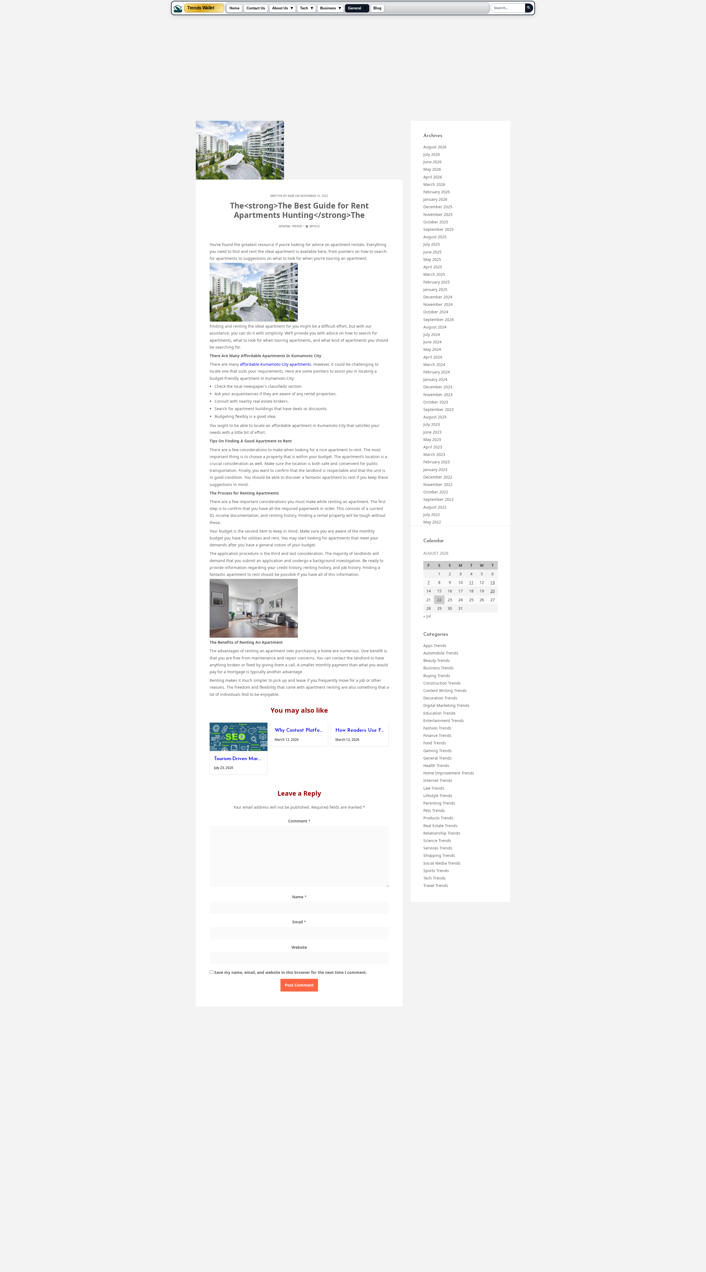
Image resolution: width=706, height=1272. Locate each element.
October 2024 (435, 311)
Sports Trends (436, 870)
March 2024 (434, 364)
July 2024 (431, 334)
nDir (291, 196)
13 (492, 582)
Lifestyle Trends (437, 795)
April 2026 (432, 177)
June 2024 (432, 341)
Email (299, 921)
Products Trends (438, 818)
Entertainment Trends (443, 720)
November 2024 (438, 304)
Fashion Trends (437, 728)
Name (299, 896)
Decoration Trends (440, 698)
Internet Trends (437, 780)
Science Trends (437, 840)
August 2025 (434, 236)
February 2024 (436, 372)
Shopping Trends (439, 855)
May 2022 (432, 522)
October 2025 (435, 222)
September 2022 (438, 499)
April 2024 (432, 357)
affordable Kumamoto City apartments (275, 364)
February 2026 (436, 191)
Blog (377, 8)
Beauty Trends (436, 660)
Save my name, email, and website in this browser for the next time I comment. (290, 972)
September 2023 (438, 409)
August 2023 (434, 416)
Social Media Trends (442, 863)
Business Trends (438, 667)
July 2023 (431, 424)
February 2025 (436, 282)
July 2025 (431, 244)
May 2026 (432, 169)
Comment (299, 821)
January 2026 (435, 199)
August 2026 (434, 146)
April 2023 (432, 447)
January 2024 (435, 379)
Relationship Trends (441, 833)
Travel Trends (435, 885)
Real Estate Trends (440, 825)
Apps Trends (434, 645)
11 (471, 582)
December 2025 (437, 206)
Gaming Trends (437, 750)
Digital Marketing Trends (446, 705)
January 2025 (435, 289)
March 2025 (434, 274)
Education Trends (439, 713)
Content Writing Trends (445, 690)
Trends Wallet (200, 8)
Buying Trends (436, 675)
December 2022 (437, 477)
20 (492, 591)
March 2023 (434, 454)
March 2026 (434, 184)
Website (299, 947)
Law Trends (433, 788)
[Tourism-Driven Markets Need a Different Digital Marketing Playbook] (239, 737)
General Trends (290, 226)
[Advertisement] (353, 68)
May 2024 (432, 349)
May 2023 (432, 439)
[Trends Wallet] (178, 8)
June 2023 (432, 432)
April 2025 (432, 266)
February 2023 (436, 461)
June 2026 (432, 161)
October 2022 (435, 492)
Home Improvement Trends (448, 773)
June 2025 (432, 252)
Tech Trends (434, 878)
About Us (280, 8)
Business (328, 8)
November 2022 (438, 484)
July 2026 (431, 154)
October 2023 (435, 402)
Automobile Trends (440, 653)
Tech (304, 8)
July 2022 (431, 514)
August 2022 (434, 507)
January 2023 (435, 469)
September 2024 (438, 319)
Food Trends (434, 742)
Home (234, 8)
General (354, 8)
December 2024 (437, 297)
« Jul (427, 616)
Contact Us (256, 8)
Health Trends (436, 765)
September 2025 (438, 229)
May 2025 (432, 259)
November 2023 (438, 394)
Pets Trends (434, 810)
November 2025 (438, 214)
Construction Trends (442, 683)
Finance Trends (437, 735)
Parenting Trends (439, 803)
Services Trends (437, 848)
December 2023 (437, 386)
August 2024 (434, 327)
